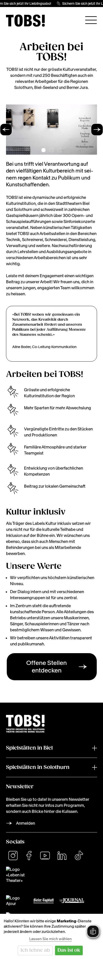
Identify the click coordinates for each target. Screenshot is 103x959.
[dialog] (51, 936)
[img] (25, 21)
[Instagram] (13, 856)
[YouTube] (45, 856)
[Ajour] (17, 900)
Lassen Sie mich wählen (50, 938)
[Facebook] (29, 856)
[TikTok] (79, 855)
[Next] (97, 130)
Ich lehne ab (35, 950)
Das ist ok (69, 950)
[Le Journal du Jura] (72, 900)
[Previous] (6, 130)
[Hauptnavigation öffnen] (91, 20)
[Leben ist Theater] (51, 875)
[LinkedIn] (62, 856)
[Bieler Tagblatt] (44, 900)
